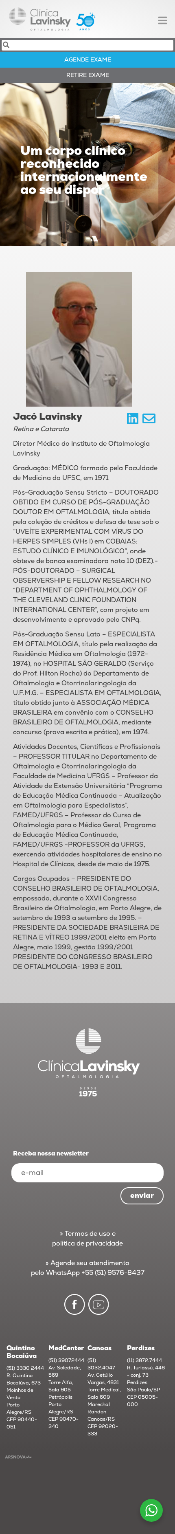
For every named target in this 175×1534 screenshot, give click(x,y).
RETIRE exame (87, 75)
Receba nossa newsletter (51, 1154)
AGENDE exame (87, 59)
